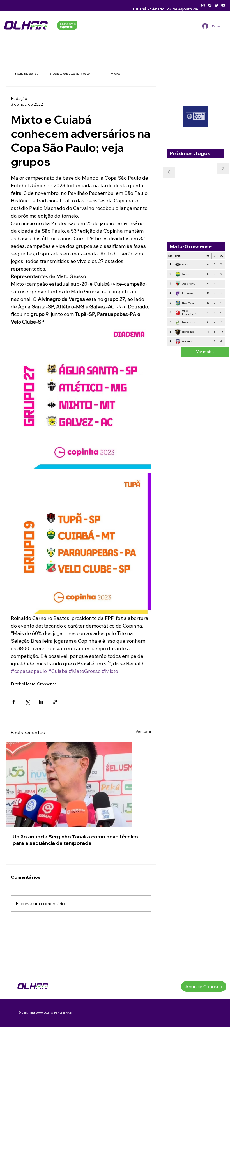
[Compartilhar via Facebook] (13, 702)
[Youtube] (223, 5)
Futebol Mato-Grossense (34, 683)
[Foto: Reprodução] (81, 784)
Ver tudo (143, 731)
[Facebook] (210, 5)
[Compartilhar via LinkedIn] (41, 702)
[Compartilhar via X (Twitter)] (27, 702)
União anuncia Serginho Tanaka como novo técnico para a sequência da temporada (75, 839)
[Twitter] (216, 5)
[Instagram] (203, 5)
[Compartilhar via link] (55, 702)
